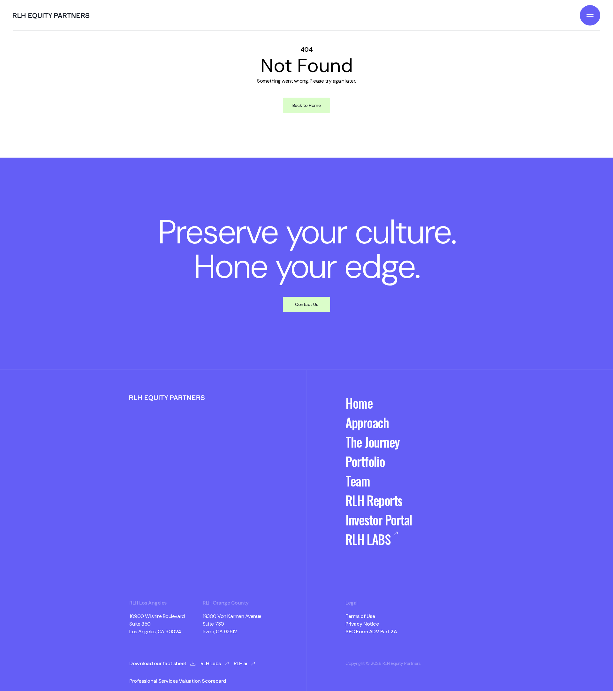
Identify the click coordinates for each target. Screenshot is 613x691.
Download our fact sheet (157, 663)
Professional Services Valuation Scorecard (177, 681)
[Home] (51, 16)
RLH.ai (240, 663)
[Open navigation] (590, 15)
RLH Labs (211, 663)
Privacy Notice (362, 624)
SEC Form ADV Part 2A (371, 631)
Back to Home (306, 105)
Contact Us (306, 304)
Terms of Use (360, 616)
